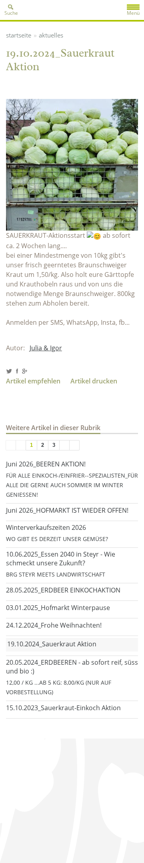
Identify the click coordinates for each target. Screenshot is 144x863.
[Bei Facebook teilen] (17, 371)
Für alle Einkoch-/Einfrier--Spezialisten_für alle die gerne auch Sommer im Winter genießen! (72, 485)
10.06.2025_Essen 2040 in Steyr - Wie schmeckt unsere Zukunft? (60, 558)
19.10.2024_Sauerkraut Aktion (51, 644)
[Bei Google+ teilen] (24, 371)
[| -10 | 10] (11, 445)
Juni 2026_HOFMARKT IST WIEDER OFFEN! (67, 510)
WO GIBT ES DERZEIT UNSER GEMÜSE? (57, 539)
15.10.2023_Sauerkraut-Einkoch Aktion (63, 707)
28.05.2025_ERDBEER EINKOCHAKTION (63, 590)
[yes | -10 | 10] (21, 445)
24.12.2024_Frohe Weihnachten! (54, 625)
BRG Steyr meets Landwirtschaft (55, 574)
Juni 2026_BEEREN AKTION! (46, 464)
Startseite (18, 35)
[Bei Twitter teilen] (9, 371)
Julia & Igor (46, 348)
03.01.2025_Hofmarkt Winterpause (58, 607)
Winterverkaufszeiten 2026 (46, 527)
